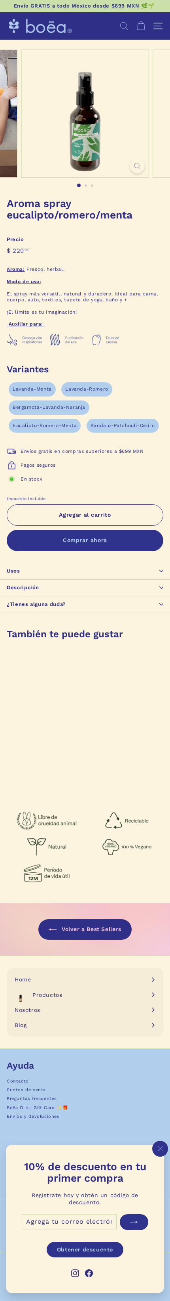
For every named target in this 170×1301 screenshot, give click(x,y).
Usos (13, 571)
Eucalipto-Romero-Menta (45, 425)
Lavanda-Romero (86, 389)
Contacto (18, 1081)
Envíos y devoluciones (33, 1116)
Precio (15, 239)
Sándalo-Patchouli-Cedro (123, 425)
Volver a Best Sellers (90, 929)
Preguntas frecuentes (32, 1098)
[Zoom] (137, 166)
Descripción (23, 587)
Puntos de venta (26, 1089)
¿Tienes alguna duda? (36, 604)
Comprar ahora (85, 540)
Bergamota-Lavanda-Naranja (49, 407)
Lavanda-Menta (32, 389)
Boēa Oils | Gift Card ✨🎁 (37, 1107)
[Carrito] (141, 26)
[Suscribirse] (134, 1222)
